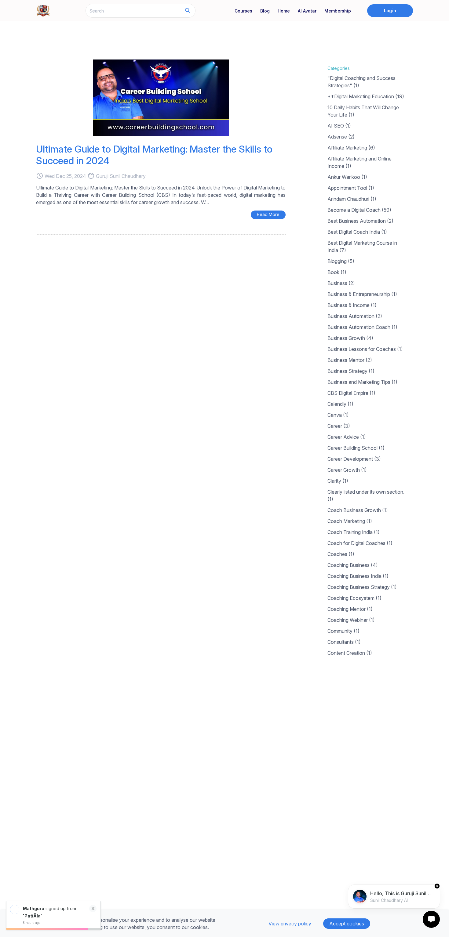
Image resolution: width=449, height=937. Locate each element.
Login (390, 10)
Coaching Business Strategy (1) (362, 587)
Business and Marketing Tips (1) (362, 382)
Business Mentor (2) (349, 360)
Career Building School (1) (356, 448)
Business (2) (341, 283)
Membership (337, 10)
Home (284, 10)
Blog (265, 10)
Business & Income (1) (352, 305)
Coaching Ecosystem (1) (354, 598)
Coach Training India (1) (353, 532)
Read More (268, 214)
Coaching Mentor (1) (350, 609)
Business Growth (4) (350, 338)
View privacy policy (289, 924)
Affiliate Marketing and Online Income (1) (359, 162)
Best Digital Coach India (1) (357, 232)
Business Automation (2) (354, 316)
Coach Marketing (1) (349, 521)
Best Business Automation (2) (360, 221)
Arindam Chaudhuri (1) (351, 199)
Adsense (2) (341, 137)
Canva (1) (338, 415)
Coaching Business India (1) (358, 576)
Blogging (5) (340, 261)
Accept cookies (346, 924)
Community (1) (343, 631)
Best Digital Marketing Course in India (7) (362, 246)
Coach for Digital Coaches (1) (359, 543)
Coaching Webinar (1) (351, 620)
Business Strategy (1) (350, 371)
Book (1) (336, 272)
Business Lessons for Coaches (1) (365, 349)
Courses (243, 10)
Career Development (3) (354, 459)
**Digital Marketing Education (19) (365, 96)
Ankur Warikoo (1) (347, 177)
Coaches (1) (340, 554)
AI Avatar (307, 10)
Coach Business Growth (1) (357, 510)
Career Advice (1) (346, 437)
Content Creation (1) (349, 653)
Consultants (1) (344, 642)
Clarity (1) (337, 481)
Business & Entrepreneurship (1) (362, 294)
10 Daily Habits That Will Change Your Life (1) (363, 111)
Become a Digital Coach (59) (359, 210)
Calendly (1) (340, 404)
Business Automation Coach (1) (362, 327)
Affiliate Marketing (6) (351, 148)
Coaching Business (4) (352, 565)
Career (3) (338, 426)
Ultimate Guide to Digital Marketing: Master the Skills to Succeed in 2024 (154, 155)
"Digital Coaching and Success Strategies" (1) (361, 81)
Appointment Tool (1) (350, 188)
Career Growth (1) (347, 470)
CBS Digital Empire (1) (351, 393)
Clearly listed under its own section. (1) (365, 495)
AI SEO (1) (339, 126)
